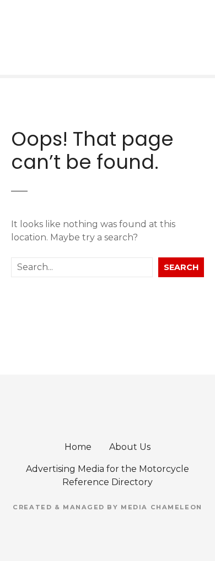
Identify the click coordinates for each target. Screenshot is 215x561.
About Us (129, 447)
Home (78, 447)
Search (181, 267)
